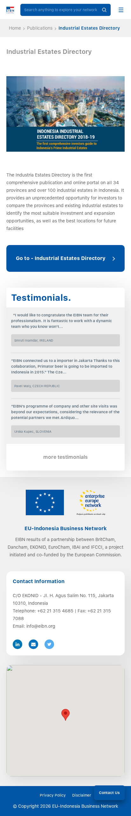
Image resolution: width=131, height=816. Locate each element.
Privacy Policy (53, 795)
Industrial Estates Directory (89, 28)
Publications (39, 28)
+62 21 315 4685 (55, 610)
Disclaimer (81, 795)
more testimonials (65, 457)
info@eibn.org (40, 626)
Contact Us (109, 793)
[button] (65, 714)
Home (15, 28)
